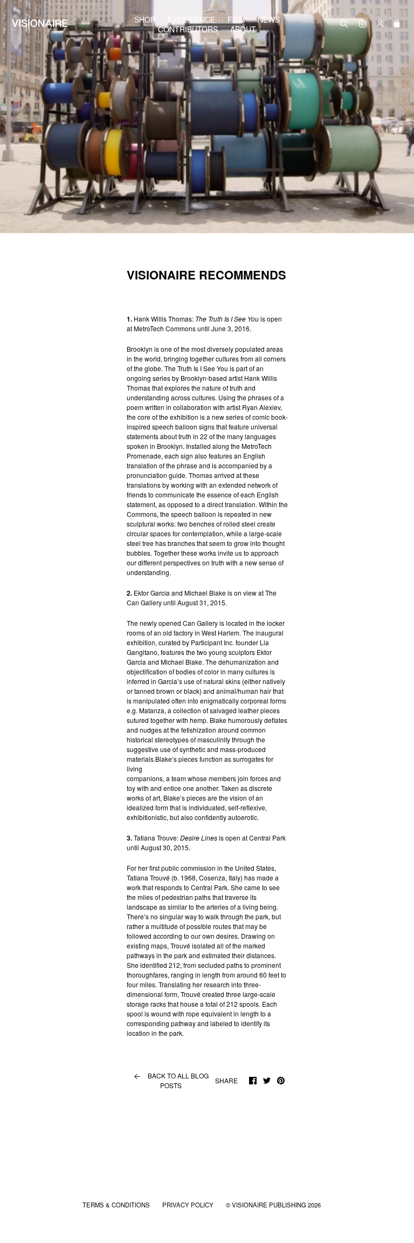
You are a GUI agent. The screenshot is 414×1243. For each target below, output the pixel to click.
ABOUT (243, 29)
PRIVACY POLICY (188, 1204)
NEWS (269, 19)
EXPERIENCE (191, 19)
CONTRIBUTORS (188, 29)
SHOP (144, 19)
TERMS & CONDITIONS (116, 1204)
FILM (236, 19)
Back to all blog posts (170, 1080)
